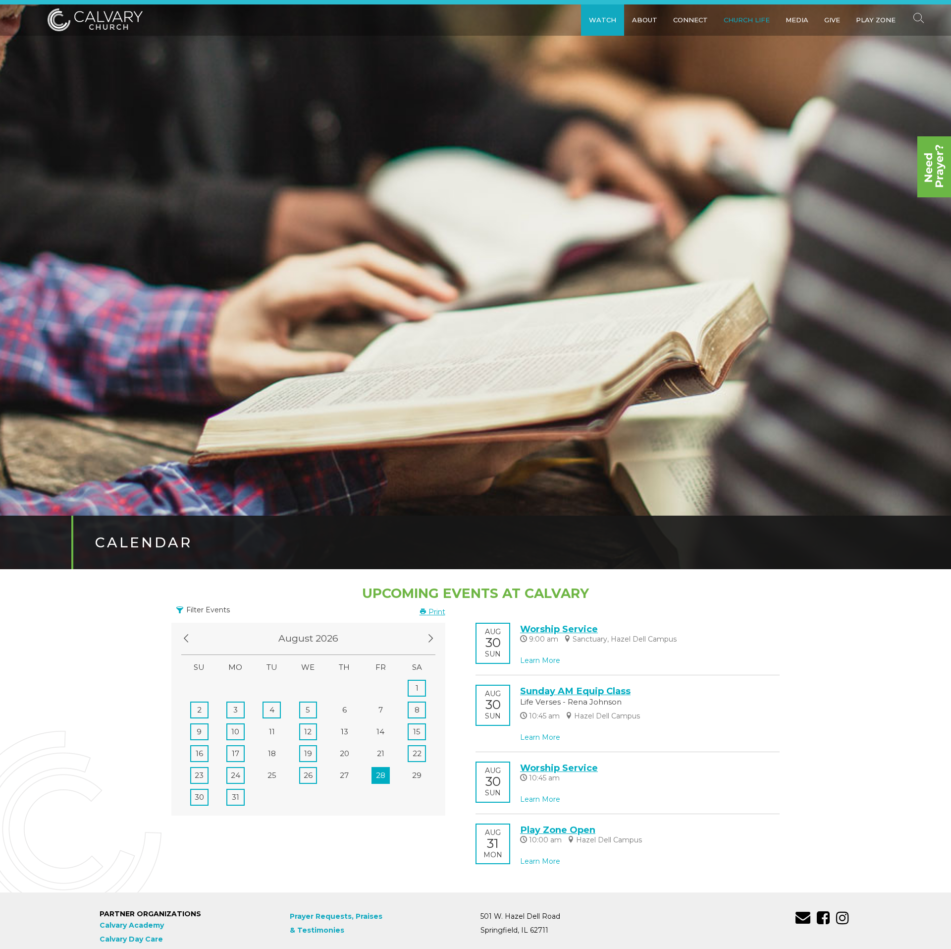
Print (435, 611)
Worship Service (559, 629)
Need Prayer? (934, 166)
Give (832, 20)
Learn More (540, 660)
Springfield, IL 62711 (514, 930)
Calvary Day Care (131, 939)
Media (797, 20)
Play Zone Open (557, 829)
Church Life (747, 20)
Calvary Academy (132, 925)
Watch (602, 20)
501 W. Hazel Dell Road (520, 916)
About (644, 20)
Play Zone (876, 20)
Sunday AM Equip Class (575, 691)
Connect (690, 20)
